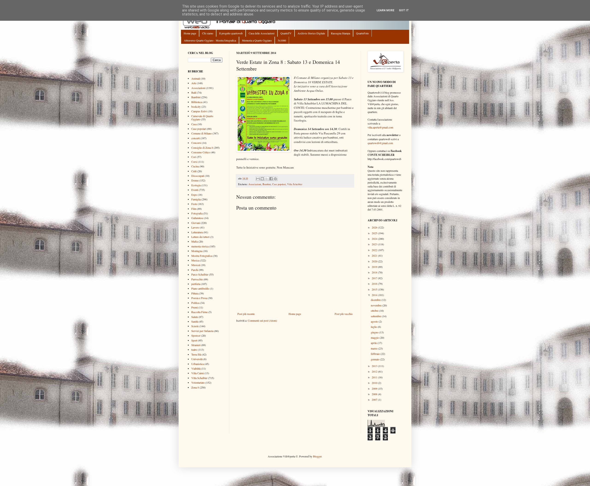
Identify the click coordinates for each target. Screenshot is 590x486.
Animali (195, 78)
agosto (375, 321)
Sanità (194, 321)
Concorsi (196, 143)
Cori (193, 157)
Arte (193, 83)
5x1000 (282, 40)
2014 (375, 295)
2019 (375, 267)
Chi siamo (207, 33)
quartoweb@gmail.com (380, 143)
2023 (375, 244)
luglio (374, 327)
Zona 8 (195, 387)
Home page (190, 33)
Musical (195, 265)
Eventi (194, 190)
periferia (195, 284)
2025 (375, 233)
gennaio (375, 359)
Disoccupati (197, 176)
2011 (375, 377)
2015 (375, 289)
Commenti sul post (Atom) (262, 320)
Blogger (317, 456)
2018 (375, 272)
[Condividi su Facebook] (271, 178)
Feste (194, 204)
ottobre (375, 310)
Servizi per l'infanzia (202, 331)
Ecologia (196, 185)
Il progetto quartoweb (231, 33)
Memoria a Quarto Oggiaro (257, 40)
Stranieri (196, 345)
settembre (376, 316)
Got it (404, 10)
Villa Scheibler (294, 184)
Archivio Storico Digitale (311, 33)
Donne (195, 180)
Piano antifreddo (200, 288)
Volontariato (198, 382)
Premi (194, 307)
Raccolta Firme (199, 312)
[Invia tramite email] (258, 178)
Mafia (194, 241)
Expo (194, 194)
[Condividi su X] (266, 178)
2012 (375, 371)
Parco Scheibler (199, 274)
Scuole (195, 326)
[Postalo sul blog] (262, 178)
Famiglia (196, 199)
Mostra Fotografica (201, 256)
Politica (195, 303)
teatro (194, 349)
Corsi (194, 161)
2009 (375, 388)
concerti (195, 138)
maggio (375, 337)
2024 (375, 238)
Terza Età (196, 354)
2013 (375, 366)
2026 (375, 227)
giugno (375, 332)
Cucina (195, 166)
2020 (375, 261)
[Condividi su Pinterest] (275, 178)
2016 (375, 283)
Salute (194, 317)
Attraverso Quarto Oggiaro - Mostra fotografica (210, 40)
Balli (193, 92)
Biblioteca (196, 102)
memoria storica (200, 246)
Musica (195, 260)
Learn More (385, 10)
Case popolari (279, 184)
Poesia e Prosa (199, 298)
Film (193, 208)
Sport (194, 340)
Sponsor (196, 335)
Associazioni (254, 184)
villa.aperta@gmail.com (380, 127)
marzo (374, 348)
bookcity (196, 106)
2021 (375, 255)
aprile (374, 343)
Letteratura (197, 232)
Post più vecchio (344, 314)
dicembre (376, 300)
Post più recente (246, 314)
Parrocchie (197, 279)
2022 (375, 250)
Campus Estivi (199, 111)
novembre (376, 305)
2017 (375, 278)
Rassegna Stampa (340, 33)
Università (197, 359)
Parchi (194, 270)
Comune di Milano (201, 133)
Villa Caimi (197, 373)
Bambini (267, 184)
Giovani (195, 223)
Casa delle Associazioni (261, 33)
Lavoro (195, 227)
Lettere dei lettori (200, 237)
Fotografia (197, 213)
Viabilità (196, 368)
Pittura (194, 293)
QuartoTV (286, 33)
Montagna (196, 251)
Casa (194, 124)
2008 (375, 394)
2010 (375, 383)
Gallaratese (197, 218)
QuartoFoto (362, 33)
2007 (375, 399)
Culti (194, 171)
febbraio (376, 354)
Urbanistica (197, 364)
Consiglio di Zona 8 (202, 147)
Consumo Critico (200, 152)
